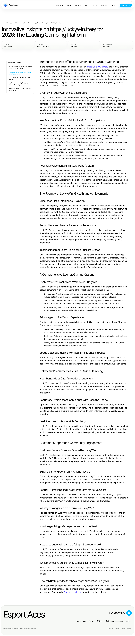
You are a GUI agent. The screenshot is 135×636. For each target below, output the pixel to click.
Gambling (15, 23)
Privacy (117, 628)
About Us (110, 628)
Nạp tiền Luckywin (73, 592)
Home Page (81, 621)
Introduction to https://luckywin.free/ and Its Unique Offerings (20, 67)
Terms (123, 628)
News (9, 23)
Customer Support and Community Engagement (20, 89)
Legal (129, 628)
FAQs (99, 621)
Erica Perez (8, 46)
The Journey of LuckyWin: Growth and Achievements (20, 73)
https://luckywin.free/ (97, 67)
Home (4, 23)
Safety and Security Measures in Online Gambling (19, 84)
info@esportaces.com (114, 621)
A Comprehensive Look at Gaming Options (20, 78)
